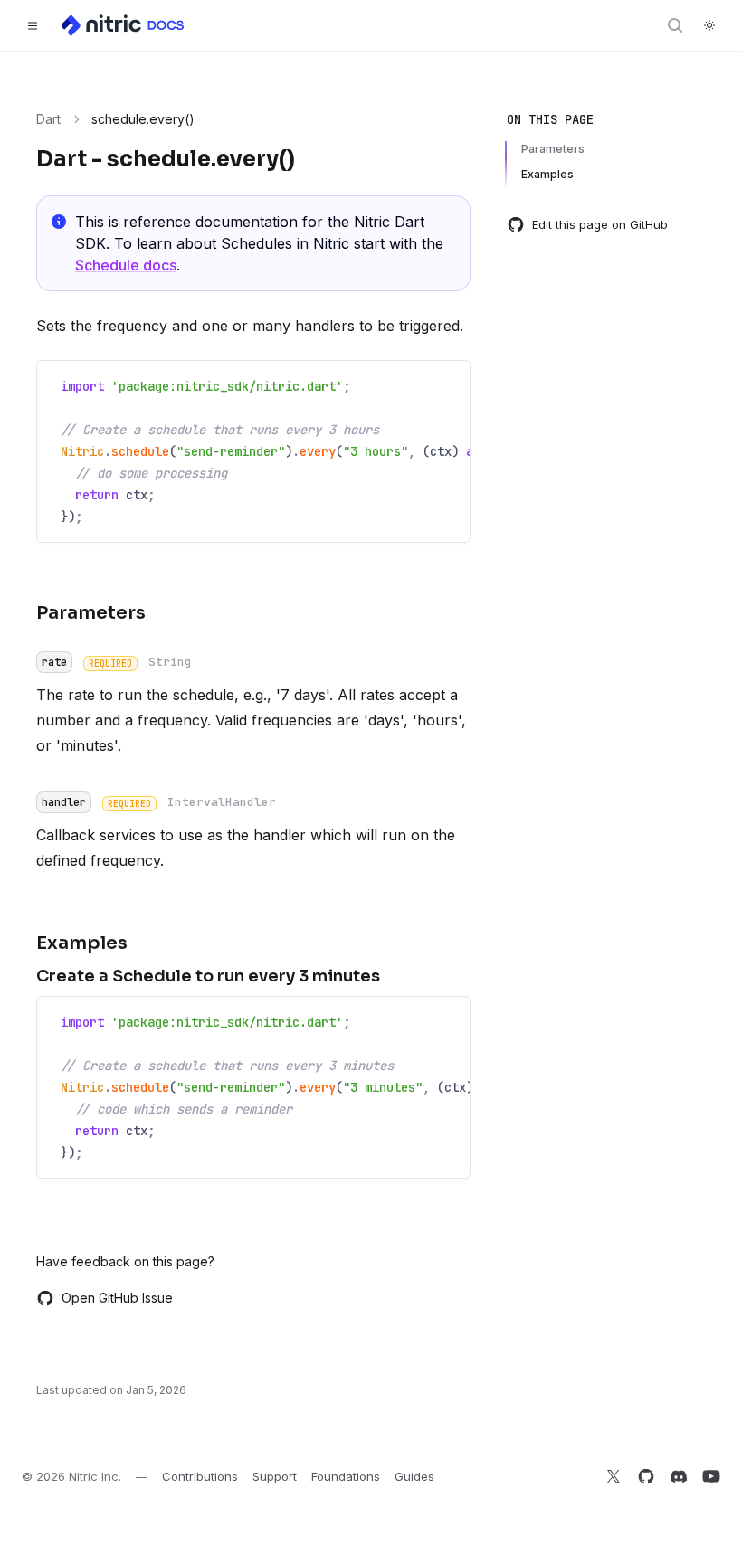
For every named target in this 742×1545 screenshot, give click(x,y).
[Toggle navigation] (32, 25)
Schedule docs (125, 265)
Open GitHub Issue (117, 1297)
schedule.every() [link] (143, 119)
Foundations (345, 1476)
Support (274, 1476)
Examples (547, 174)
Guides (414, 1476)
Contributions (200, 1476)
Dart (48, 119)
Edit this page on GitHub (600, 224)
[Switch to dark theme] (709, 25)
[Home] (124, 25)
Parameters (553, 149)
